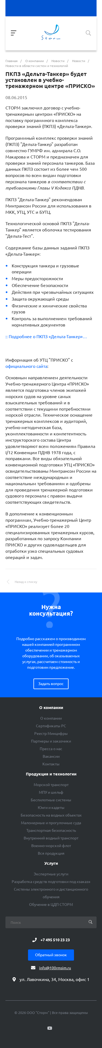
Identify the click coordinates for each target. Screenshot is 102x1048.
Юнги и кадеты (51, 807)
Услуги (51, 863)
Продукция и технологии (51, 774)
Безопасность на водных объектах (51, 815)
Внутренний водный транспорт (51, 838)
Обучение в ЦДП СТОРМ (51, 904)
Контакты (51, 764)
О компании (51, 707)
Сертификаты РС (51, 726)
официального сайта (26, 366)
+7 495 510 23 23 (55, 940)
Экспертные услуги (51, 874)
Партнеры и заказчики (51, 741)
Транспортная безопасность (51, 830)
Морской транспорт (51, 785)
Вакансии (51, 756)
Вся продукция (51, 853)
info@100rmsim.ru (55, 968)
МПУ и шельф (51, 792)
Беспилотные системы (51, 800)
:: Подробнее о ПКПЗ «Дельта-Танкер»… (46, 336)
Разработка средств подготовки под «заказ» (51, 881)
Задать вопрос (51, 684)
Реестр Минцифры (51, 733)
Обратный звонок (51, 955)
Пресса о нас (51, 749)
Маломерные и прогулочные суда (51, 823)
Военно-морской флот (51, 846)
